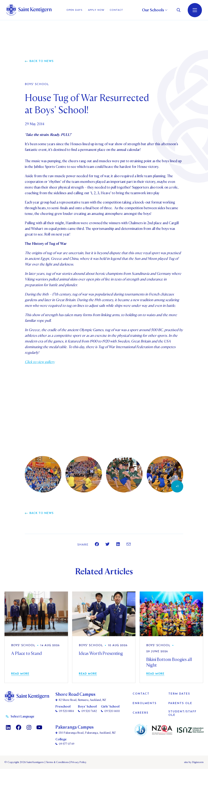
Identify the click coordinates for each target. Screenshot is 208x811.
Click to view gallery (40, 362)
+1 (177, 486)
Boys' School (37, 84)
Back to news (41, 61)
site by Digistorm (194, 762)
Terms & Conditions (57, 762)
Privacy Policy (78, 762)
